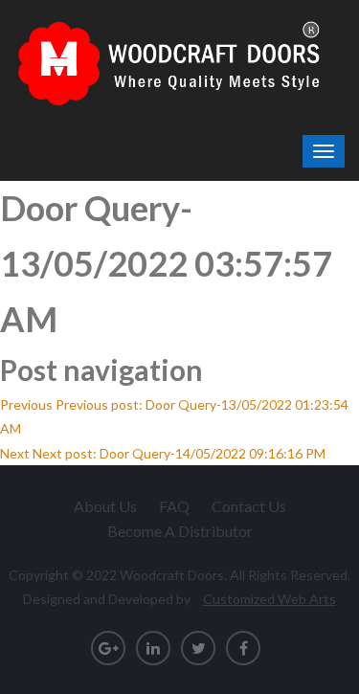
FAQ (174, 506)
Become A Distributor (180, 531)
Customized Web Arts (269, 599)
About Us (105, 506)
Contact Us (249, 506)
